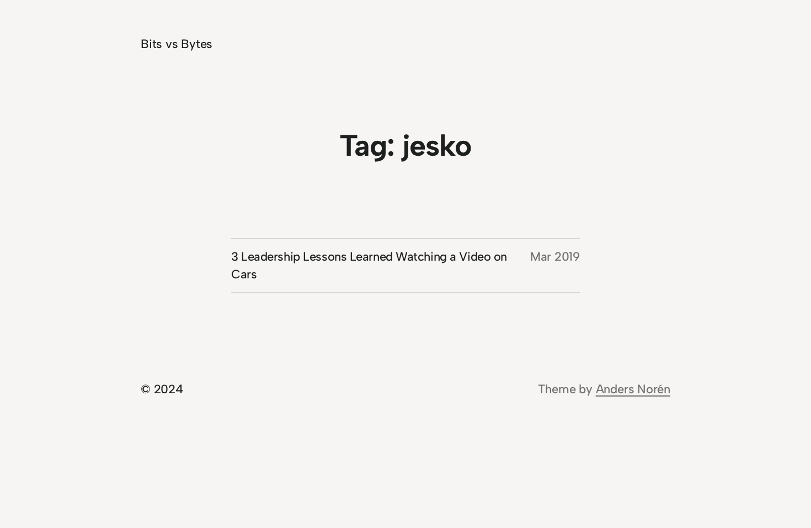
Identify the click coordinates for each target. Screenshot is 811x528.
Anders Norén (633, 389)
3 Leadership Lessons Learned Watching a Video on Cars (369, 265)
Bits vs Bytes (176, 43)
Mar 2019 (555, 256)
